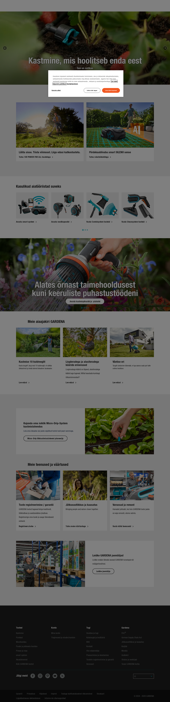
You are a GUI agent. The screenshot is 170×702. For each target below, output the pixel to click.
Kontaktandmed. (72, 84)
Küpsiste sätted (56, 90)
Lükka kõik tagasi (92, 90)
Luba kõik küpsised (111, 90)
